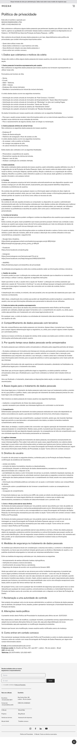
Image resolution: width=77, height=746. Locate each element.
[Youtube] (46, 728)
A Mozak (4, 710)
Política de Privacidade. (26, 734)
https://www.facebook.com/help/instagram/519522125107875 (23, 258)
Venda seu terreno (7, 717)
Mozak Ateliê (5, 721)
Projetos (4, 714)
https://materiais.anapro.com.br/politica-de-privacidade (21, 265)
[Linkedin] (41, 729)
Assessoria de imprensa (25, 717)
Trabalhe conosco (23, 721)
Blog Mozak (21, 714)
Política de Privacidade (20, 684)
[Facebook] (35, 729)
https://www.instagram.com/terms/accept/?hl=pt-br (20, 256)
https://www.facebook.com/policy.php (15, 250)
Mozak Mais (21, 710)
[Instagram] (30, 729)
